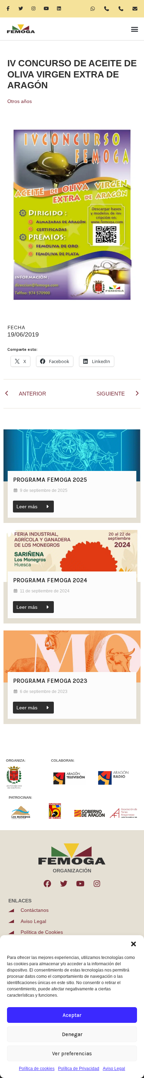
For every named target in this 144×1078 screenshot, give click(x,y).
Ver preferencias (72, 1053)
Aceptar (72, 1015)
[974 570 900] (123, 8)
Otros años (19, 101)
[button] (133, 943)
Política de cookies (37, 1068)
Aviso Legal (114, 1068)
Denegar (72, 1034)
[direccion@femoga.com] (137, 8)
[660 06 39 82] (109, 8)
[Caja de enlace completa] (72, 476)
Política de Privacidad (78, 1068)
